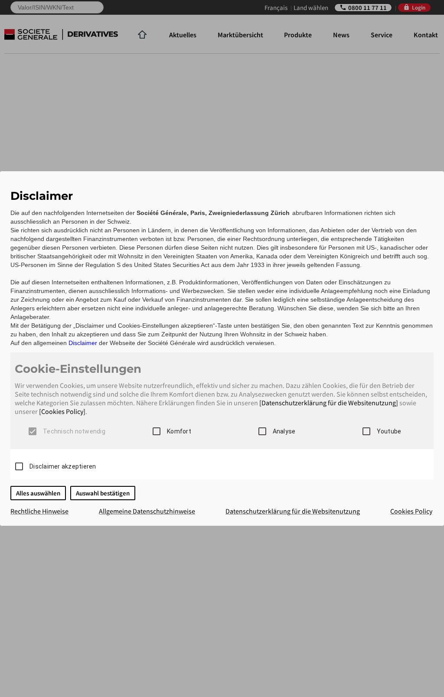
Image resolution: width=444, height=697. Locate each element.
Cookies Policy (411, 511)
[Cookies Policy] (62, 411)
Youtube (389, 431)
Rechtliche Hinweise (39, 511)
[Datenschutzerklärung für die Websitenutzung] (328, 402)
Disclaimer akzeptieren (62, 466)
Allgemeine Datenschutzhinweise (147, 511)
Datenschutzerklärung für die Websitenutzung (292, 511)
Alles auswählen (38, 493)
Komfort (179, 431)
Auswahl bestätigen (103, 493)
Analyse (284, 431)
